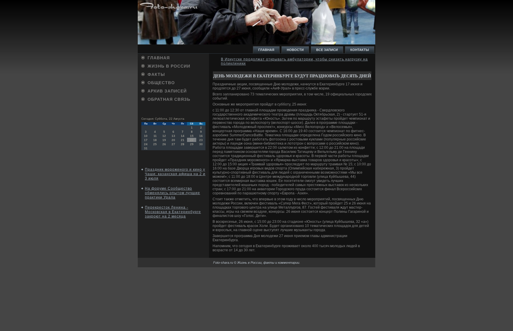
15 (192, 135)
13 (173, 135)
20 (173, 140)
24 (146, 144)
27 (173, 144)
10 (146, 135)
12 (164, 135)
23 (201, 140)
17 (146, 140)
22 (192, 140)
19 (164, 140)
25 (155, 144)
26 (164, 144)
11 (155, 135)
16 (201, 135)
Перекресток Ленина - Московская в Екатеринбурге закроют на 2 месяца (173, 211)
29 (192, 144)
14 (182, 135)
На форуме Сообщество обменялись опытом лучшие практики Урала (172, 192)
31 (146, 148)
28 (182, 144)
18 (155, 140)
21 (182, 140)
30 (201, 144)
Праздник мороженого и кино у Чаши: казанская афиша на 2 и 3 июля (175, 173)
